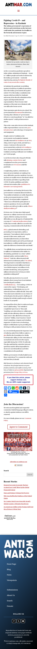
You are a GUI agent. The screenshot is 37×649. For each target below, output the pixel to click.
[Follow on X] (18, 621)
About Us (11, 595)
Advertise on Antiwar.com (18, 462)
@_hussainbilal (19, 370)
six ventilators (20, 140)
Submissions (12, 590)
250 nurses (17, 165)
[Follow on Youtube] (23, 621)
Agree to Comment (18, 427)
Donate (10, 606)
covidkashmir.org (9, 285)
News (9, 575)
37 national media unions (19, 221)
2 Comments (28, 36)
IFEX (5, 229)
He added (28, 260)
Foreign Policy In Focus (21, 372)
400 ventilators (26, 147)
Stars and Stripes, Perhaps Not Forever (16, 493)
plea (5, 335)
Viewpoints (12, 580)
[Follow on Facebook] (14, 621)
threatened (18, 112)
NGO (29, 140)
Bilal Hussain (10, 36)
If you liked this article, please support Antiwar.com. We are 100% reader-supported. (18, 380)
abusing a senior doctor (15, 160)
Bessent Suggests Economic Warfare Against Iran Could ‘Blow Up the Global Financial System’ (16, 487)
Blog (9, 569)
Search (10, 601)
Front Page (11, 564)
